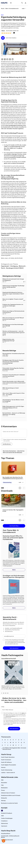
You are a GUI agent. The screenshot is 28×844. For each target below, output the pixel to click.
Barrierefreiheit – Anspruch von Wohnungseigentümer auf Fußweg (14, 413)
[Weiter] (23, 487)
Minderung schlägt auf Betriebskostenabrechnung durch (14, 311)
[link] (2, 8)
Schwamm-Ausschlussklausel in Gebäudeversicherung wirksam (14, 375)
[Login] (25, 2)
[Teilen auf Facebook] (7, 59)
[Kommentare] (14, 33)
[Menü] (10, 2)
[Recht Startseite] (4, 3)
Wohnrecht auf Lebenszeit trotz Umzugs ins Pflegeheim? (13, 279)
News (3, 30)
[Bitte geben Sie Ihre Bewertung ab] (10, 33)
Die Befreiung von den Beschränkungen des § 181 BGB (13, 325)
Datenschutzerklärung (10, 716)
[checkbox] (2, 439)
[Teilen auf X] (5, 59)
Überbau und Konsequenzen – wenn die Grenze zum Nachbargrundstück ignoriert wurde (13, 332)
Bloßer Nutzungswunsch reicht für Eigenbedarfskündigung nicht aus (13, 407)
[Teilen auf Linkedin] (12, 59)
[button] (6, 444)
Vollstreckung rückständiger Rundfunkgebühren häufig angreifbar (14, 286)
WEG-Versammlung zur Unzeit (11, 388)
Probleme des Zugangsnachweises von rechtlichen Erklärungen (13, 305)
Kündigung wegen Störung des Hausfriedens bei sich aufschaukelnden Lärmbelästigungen (13, 361)
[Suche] (22, 2)
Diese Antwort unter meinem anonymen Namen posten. (14, 440)
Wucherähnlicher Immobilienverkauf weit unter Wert (13, 354)
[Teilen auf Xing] (10, 59)
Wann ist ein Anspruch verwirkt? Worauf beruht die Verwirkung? (13, 318)
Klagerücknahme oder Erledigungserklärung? (8, 340)
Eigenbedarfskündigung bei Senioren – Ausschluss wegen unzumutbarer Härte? (13, 293)
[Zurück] (19, 488)
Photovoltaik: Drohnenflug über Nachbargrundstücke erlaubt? (13, 368)
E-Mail (2, 706)
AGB (23, 713)
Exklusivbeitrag (7, 482)
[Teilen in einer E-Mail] (2, 59)
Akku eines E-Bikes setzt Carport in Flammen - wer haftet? (14, 393)
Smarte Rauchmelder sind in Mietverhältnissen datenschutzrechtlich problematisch (14, 382)
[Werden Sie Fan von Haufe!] (2, 810)
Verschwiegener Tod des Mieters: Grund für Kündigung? (13, 400)
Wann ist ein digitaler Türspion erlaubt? (13, 299)
